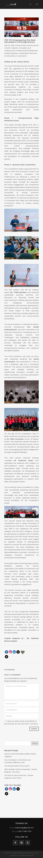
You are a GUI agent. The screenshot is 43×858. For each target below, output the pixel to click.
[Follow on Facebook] (15, 842)
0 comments (21, 56)
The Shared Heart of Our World (16, 766)
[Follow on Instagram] (21, 842)
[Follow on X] (27, 842)
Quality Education (11, 53)
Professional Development (27, 51)
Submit (34, 729)
